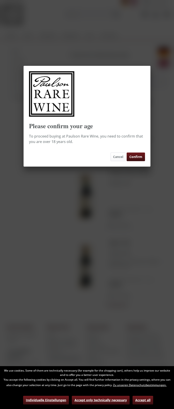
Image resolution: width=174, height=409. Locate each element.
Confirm (135, 157)
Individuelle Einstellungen (46, 400)
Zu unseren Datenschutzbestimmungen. (140, 385)
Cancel (118, 157)
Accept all (142, 400)
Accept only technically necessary (101, 400)
